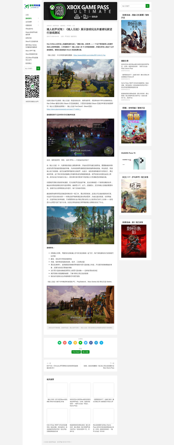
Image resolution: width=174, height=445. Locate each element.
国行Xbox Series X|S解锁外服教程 (31, 46)
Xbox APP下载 (30, 50)
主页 (27, 15)
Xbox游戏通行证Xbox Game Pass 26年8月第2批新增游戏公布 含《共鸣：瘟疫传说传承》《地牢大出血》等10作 (103, 428)
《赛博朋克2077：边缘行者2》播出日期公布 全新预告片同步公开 (103, 400)
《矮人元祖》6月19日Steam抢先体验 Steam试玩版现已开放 (57, 400)
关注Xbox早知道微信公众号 (32, 58)
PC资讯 (69, 25)
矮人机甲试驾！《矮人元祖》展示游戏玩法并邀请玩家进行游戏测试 (91, 328)
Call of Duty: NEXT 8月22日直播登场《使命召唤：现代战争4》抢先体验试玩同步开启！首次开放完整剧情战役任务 (57, 428)
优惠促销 (29, 25)
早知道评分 (29, 29)
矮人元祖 (85, 352)
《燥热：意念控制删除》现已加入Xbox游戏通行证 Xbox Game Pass (98, 367)
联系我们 (29, 63)
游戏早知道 (32, 6)
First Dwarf (76, 352)
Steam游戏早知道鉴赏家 (31, 33)
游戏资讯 (29, 18)
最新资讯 (62, 25)
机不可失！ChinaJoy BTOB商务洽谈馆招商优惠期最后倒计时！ (62, 367)
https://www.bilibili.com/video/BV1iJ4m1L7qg (89, 55)
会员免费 (29, 22)
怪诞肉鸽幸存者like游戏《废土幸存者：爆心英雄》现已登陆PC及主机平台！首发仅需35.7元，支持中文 (80, 428)
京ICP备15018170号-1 (64, 442)
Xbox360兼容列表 (31, 54)
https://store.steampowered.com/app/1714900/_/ (64, 109)
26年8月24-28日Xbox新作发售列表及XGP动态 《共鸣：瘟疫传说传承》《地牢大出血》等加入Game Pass (80, 402)
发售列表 (29, 38)
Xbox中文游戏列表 (32, 41)
